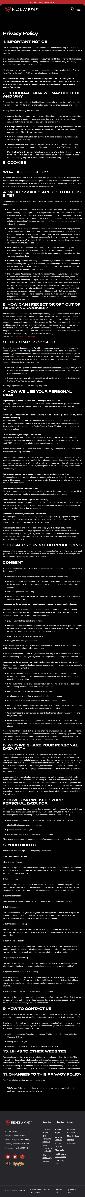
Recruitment (47, 1161)
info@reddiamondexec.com (15, 1135)
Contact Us (71, 1143)
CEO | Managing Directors (46, 1139)
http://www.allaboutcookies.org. (23, 336)
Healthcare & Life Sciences (60, 1155)
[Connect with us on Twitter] (15, 1156)
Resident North (19, 1191)
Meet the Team (73, 1136)
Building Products (58, 1138)
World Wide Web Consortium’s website (26, 380)
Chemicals (59, 1150)
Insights (70, 1139)
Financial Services (59, 1145)
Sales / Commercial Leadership (47, 1148)
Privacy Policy (58, 1190)
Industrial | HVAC (59, 1162)
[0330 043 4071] (72, 9)
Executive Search (46, 1130)
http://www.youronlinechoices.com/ (54, 367)
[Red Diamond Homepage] (23, 9)
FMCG (57, 1133)
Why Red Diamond (71, 1130)
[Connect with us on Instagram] (22, 1156)
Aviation (58, 1129)
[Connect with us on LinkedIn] (7, 1156)
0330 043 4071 (10, 1131)
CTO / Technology (47, 1156)
